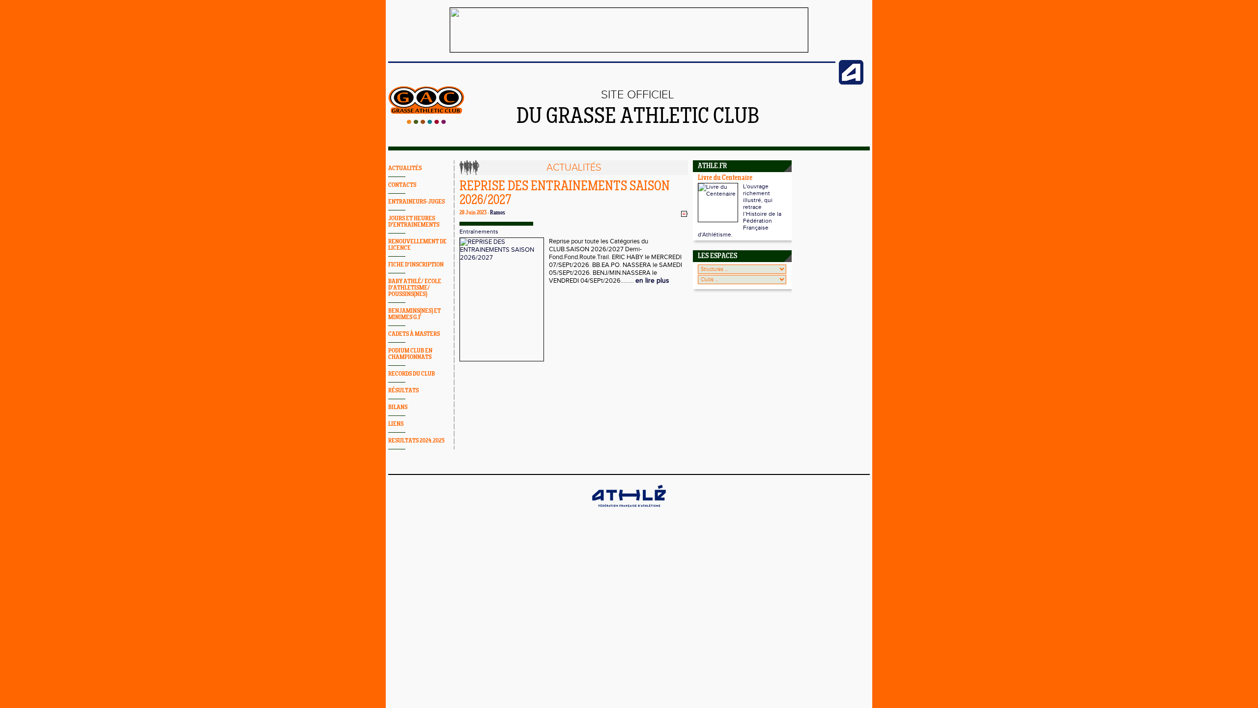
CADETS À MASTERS (414, 334)
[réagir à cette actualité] (684, 213)
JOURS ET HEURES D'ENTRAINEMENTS (413, 221)
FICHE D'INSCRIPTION (416, 265)
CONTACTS (402, 185)
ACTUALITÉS (405, 168)
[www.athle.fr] (851, 83)
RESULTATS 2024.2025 (416, 441)
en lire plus (652, 281)
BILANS (397, 407)
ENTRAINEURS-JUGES (416, 202)
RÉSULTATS (403, 390)
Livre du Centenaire (725, 178)
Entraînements (478, 231)
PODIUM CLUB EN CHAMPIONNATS (410, 354)
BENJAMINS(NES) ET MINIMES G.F (414, 314)
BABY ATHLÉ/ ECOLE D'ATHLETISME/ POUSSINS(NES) (414, 287)
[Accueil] (426, 122)
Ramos (497, 213)
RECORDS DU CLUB (411, 374)
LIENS (395, 424)
